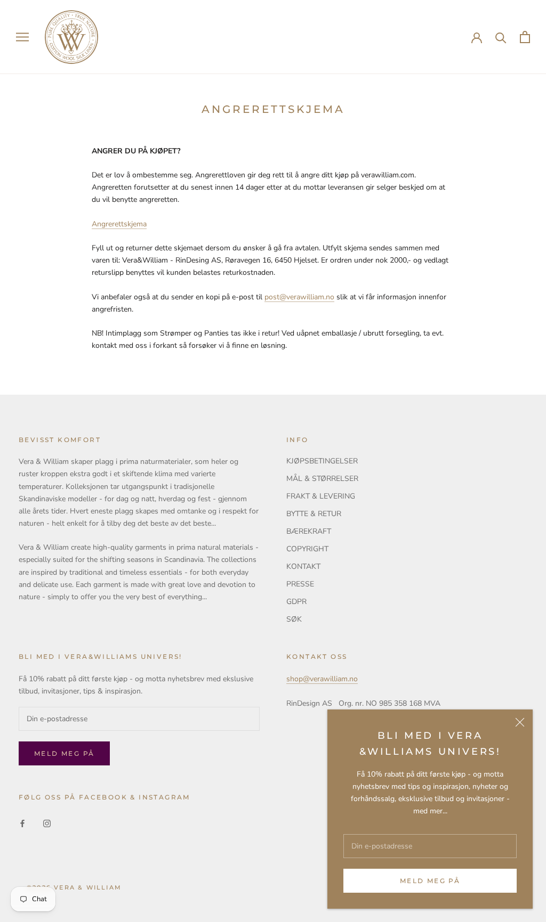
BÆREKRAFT (308, 531)
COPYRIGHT (307, 549)
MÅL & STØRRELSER (322, 479)
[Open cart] (525, 37)
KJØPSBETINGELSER (322, 461)
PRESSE (300, 584)
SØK (294, 619)
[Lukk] (520, 722)
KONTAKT (303, 566)
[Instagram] (47, 823)
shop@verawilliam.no (322, 679)
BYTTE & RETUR (313, 514)
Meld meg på (430, 881)
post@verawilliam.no (299, 297)
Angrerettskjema (119, 224)
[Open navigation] (22, 37)
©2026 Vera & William (74, 887)
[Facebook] (22, 823)
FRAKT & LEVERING (320, 496)
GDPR (296, 602)
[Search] (501, 37)
